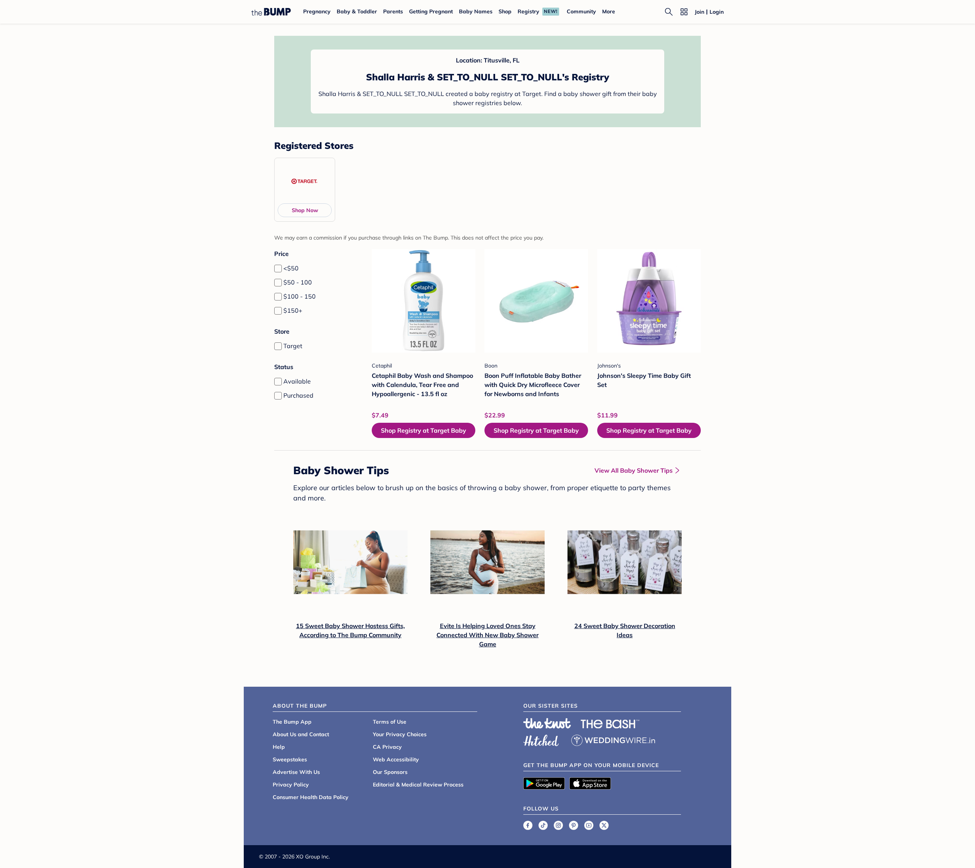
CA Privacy (387, 746)
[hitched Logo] (541, 739)
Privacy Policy (291, 784)
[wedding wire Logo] (613, 739)
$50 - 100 (297, 282)
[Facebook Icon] (527, 825)
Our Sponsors (390, 772)
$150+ (292, 310)
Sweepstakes (290, 759)
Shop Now (305, 210)
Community (581, 11)
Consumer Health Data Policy (310, 797)
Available (297, 381)
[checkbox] (278, 268)
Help (279, 746)
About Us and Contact (301, 734)
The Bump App (292, 721)
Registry (528, 11)
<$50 (291, 268)
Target (292, 346)
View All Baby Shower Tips (634, 470)
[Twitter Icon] (604, 825)
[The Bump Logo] (271, 12)
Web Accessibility (396, 759)
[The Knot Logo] (547, 723)
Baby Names (475, 11)
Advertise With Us (296, 772)
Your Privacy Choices (400, 734)
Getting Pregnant (431, 11)
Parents (393, 11)
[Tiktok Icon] (543, 825)
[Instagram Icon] (558, 825)
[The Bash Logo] (610, 724)
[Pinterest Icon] (573, 825)
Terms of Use (389, 721)
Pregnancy (317, 11)
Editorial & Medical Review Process (418, 784)
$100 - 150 (299, 296)
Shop (505, 11)
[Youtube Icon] (588, 825)
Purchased (298, 395)
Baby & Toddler (357, 11)
